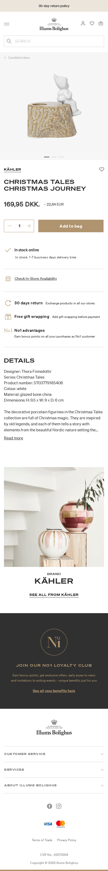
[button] (46, 157)
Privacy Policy (66, 840)
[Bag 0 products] (101, 23)
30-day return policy (54, 6)
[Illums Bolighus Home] (54, 24)
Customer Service (24, 754)
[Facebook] (49, 806)
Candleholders (19, 57)
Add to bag (71, 226)
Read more (13, 437)
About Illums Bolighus (30, 785)
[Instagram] (58, 806)
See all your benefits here (54, 690)
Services (14, 770)
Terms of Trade (42, 840)
